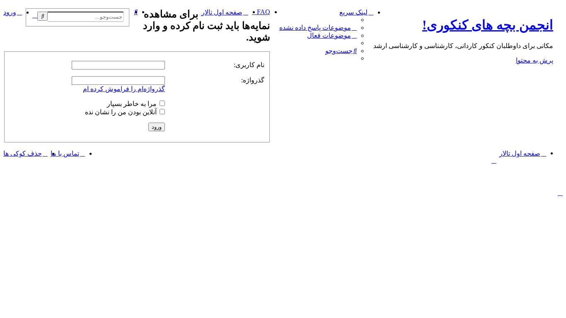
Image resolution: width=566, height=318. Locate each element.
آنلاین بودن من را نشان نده (121, 112)
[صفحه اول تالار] (558, 10)
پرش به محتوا (534, 60)
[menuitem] (318, 27)
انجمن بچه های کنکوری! (487, 24)
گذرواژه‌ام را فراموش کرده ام (124, 88)
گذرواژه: (252, 80)
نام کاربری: (249, 64)
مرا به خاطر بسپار (132, 103)
